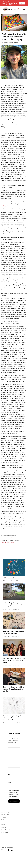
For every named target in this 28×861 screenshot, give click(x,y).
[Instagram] (2, 850)
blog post (5, 206)
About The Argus (5, 812)
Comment (10, 746)
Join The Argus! (5, 814)
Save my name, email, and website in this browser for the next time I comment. (14, 793)
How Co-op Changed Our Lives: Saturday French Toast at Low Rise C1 (13, 689)
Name (9, 766)
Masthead (3, 817)
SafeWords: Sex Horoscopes (12, 578)
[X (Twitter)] (5, 850)
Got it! (22, 3)
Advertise (3, 827)
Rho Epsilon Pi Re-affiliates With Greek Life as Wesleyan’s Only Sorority (14, 660)
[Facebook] (8, 850)
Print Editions (4, 832)
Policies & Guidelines (6, 830)
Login (2, 820)
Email (9, 774)
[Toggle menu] (23, 8)
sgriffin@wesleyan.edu (6, 537)
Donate (3, 824)
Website (9, 782)
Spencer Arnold (14, 42)
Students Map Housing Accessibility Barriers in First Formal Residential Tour (12, 605)
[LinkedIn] (12, 850)
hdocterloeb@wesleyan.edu (7, 542)
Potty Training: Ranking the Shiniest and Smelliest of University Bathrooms (12, 718)
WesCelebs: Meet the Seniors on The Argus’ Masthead (13, 632)
